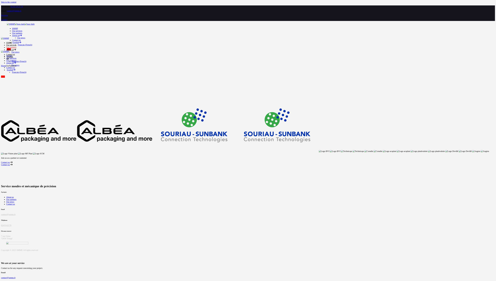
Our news (10, 202)
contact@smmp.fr (14, 11)
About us (10, 197)
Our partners (11, 199)
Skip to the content (8, 2)
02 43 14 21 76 (17, 6)
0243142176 (6, 225)
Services (4, 15)
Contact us (10, 204)
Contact (4, 20)
